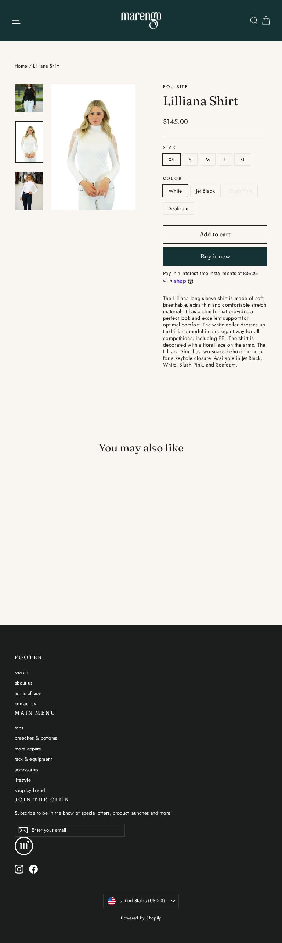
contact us (25, 703)
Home (21, 65)
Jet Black (205, 190)
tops (19, 727)
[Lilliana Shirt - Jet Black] (28, 560)
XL (243, 159)
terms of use (28, 693)
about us (24, 682)
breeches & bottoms (36, 738)
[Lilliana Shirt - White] (19, 560)
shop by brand (30, 790)
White (175, 190)
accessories (27, 769)
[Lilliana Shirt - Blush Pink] (38, 560)
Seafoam (178, 208)
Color (172, 178)
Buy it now (215, 256)
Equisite (175, 86)
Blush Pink (240, 190)
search (21, 672)
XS (172, 159)
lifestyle (23, 779)
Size (169, 147)
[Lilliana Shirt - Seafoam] (47, 560)
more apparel (29, 748)
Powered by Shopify (141, 918)
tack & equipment (33, 759)
